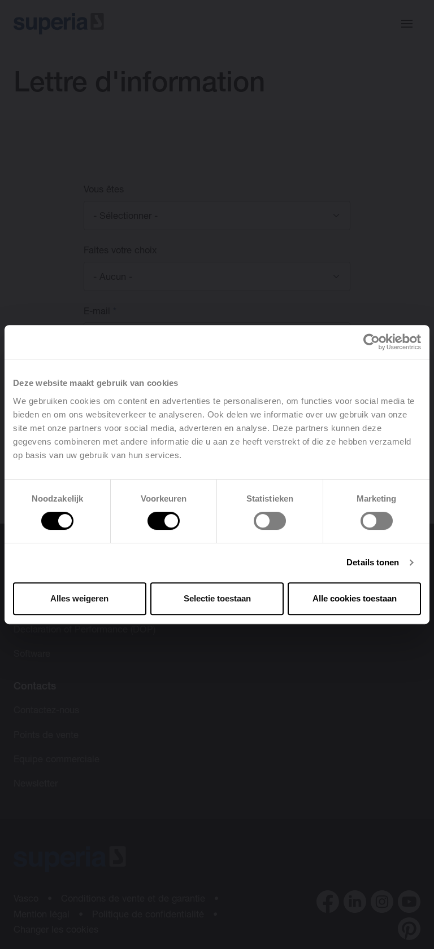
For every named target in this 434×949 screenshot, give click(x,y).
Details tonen (372, 562)
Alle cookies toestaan (355, 598)
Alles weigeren (79, 598)
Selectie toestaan (217, 598)
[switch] (163, 521)
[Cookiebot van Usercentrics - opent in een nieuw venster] (371, 341)
